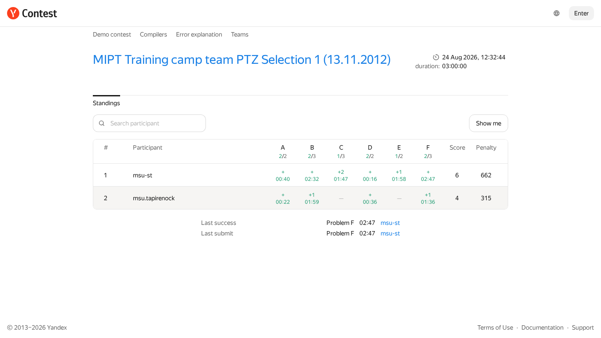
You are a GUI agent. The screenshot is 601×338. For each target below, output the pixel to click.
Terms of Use (495, 327)
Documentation (542, 327)
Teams (240, 34)
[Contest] (32, 13)
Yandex (57, 327)
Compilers (153, 34)
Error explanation (199, 34)
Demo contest (112, 34)
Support (583, 327)
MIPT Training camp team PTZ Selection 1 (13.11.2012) (242, 59)
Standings (106, 103)
